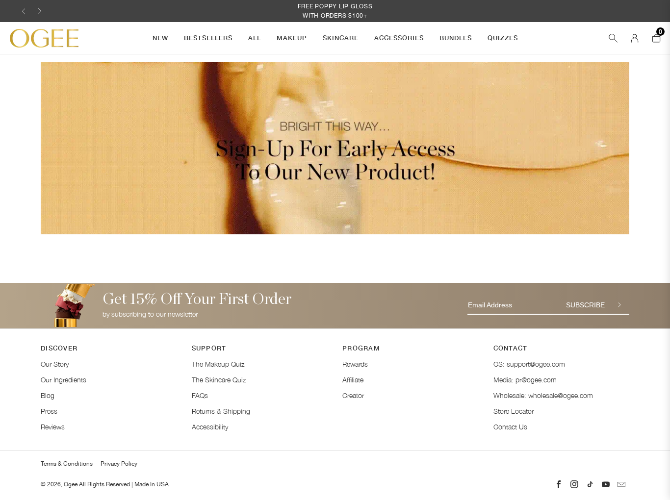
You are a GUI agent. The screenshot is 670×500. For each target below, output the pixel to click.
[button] (23, 11)
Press (49, 411)
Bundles (455, 38)
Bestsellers (208, 38)
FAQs (200, 395)
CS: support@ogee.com (529, 364)
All (254, 38)
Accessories (399, 38)
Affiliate (352, 379)
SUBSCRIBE (585, 305)
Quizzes (503, 38)
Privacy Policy (119, 463)
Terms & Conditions (67, 463)
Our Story (55, 364)
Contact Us (510, 427)
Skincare (341, 38)
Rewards (355, 364)
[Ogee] (44, 38)
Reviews (53, 427)
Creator (353, 395)
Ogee (70, 484)
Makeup (292, 38)
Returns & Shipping (221, 411)
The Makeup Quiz (218, 364)
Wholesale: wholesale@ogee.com (543, 395)
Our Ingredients (63, 379)
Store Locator (513, 411)
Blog (47, 395)
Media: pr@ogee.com (525, 379)
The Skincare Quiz (219, 379)
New (160, 38)
